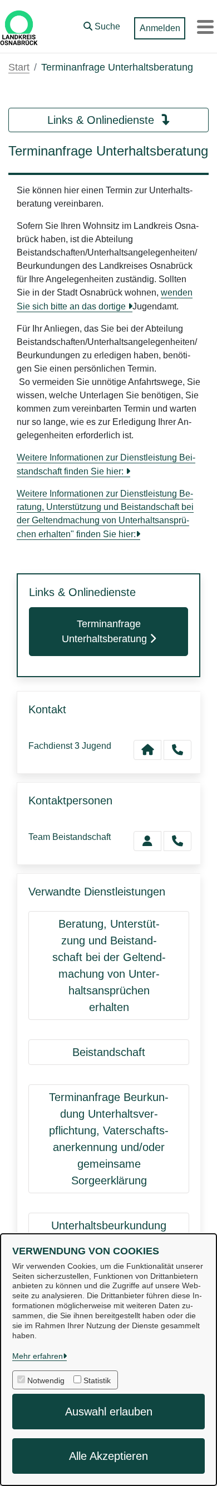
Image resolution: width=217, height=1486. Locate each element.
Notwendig (46, 1380)
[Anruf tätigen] (177, 750)
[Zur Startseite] (19, 26)
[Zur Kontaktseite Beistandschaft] (147, 841)
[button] (102, 24)
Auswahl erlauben (108, 1411)
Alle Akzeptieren (108, 1456)
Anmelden (160, 28)
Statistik (97, 1380)
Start (18, 67)
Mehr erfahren (37, 1356)
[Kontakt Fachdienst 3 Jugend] (147, 750)
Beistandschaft (108, 1052)
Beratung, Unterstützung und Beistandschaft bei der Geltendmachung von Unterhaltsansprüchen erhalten (109, 965)
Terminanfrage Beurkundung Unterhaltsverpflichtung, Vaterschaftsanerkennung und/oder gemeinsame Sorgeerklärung (109, 1139)
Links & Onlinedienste (102, 120)
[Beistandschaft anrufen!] (177, 841)
